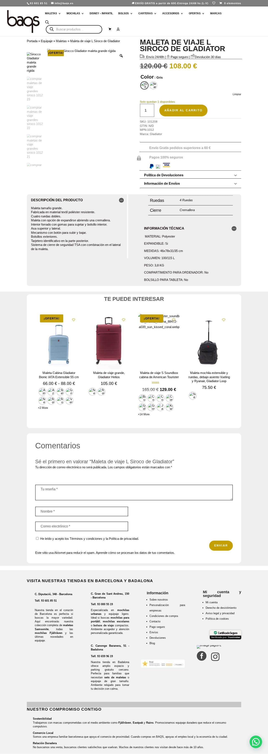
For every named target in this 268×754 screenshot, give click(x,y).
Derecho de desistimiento (221, 607)
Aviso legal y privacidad (220, 613)
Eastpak (138, 722)
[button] (256, 742)
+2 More (43, 407)
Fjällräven (124, 722)
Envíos (153, 632)
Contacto (154, 621)
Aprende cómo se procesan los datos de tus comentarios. (135, 552)
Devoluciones (157, 637)
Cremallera (187, 210)
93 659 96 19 (105, 656)
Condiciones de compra (163, 616)
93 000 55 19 (105, 604)
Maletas (61, 41)
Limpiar (237, 94)
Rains (149, 722)
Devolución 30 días (208, 57)
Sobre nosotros (158, 599)
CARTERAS (145, 13)
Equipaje (47, 41)
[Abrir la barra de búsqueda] (47, 22)
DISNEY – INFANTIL (101, 13)
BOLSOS (123, 13)
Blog (152, 643)
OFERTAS (195, 13)
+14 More (143, 414)
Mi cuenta (212, 602)
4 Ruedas (186, 200)
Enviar (221, 545)
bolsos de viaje (103, 625)
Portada (32, 41)
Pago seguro (157, 626)
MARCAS (216, 13)
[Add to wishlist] (73, 319)
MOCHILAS (73, 13)
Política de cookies (217, 618)
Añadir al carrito (183, 110)
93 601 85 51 (49, 600)
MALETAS (51, 13)
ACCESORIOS (170, 13)
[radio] (144, 85)
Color (147, 77)
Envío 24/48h (155, 57)
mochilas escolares (116, 621)
